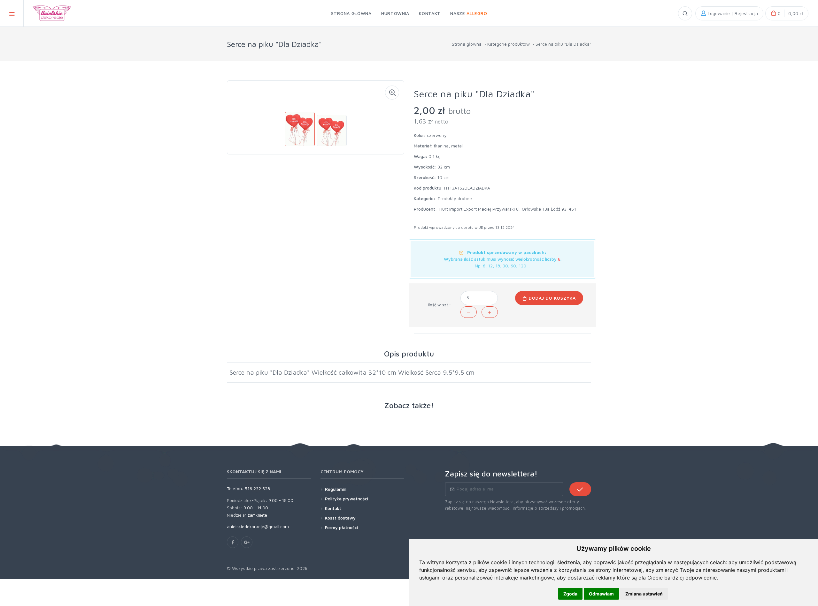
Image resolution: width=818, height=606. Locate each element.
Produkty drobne (455, 198)
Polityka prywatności (346, 498)
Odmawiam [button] (601, 593)
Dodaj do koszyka (551, 298)
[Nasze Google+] (246, 542)
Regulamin (335, 489)
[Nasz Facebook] (232, 542)
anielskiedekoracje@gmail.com (258, 526)
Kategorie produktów (508, 44)
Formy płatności (341, 527)
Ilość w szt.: (439, 304)
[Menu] (12, 13)
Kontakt (333, 508)
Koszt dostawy (340, 517)
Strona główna (467, 44)
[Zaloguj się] (729, 13)
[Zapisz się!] (580, 489)
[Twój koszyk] (787, 13)
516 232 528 (257, 488)
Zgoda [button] (570, 593)
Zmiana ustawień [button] (644, 593)
